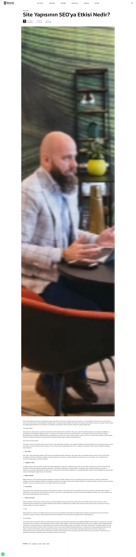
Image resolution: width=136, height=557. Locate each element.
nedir (47, 544)
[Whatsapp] (3, 554)
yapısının (34, 544)
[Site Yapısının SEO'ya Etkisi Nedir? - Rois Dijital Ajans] (9, 3)
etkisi (43, 544)
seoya (39, 544)
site (30, 544)
